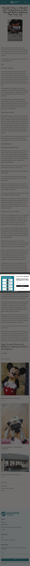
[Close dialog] (29, 275)
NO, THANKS (22, 288)
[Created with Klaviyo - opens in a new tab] (15, 291)
